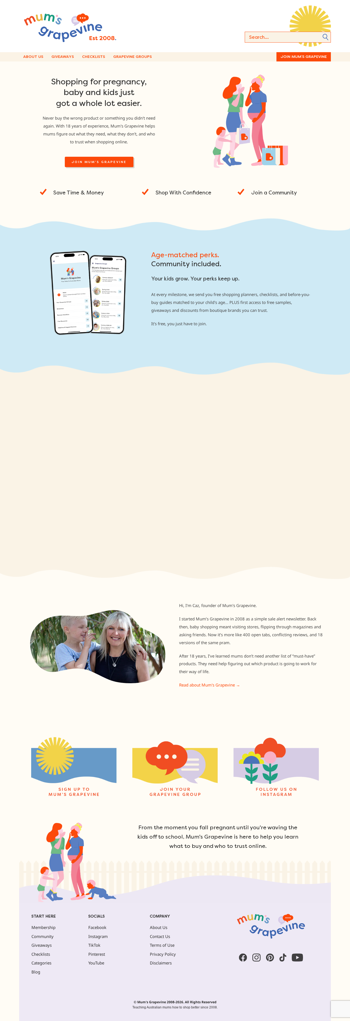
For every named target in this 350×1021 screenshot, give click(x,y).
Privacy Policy (163, 954)
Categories (41, 963)
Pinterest (96, 954)
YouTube (96, 963)
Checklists (93, 56)
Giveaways (62, 56)
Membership (43, 927)
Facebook (97, 927)
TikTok (94, 945)
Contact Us (160, 936)
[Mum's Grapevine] (87, 26)
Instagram (98, 936)
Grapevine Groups (132, 56)
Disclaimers (161, 963)
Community (42, 936)
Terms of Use (162, 945)
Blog (35, 972)
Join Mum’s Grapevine (304, 56)
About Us (33, 56)
